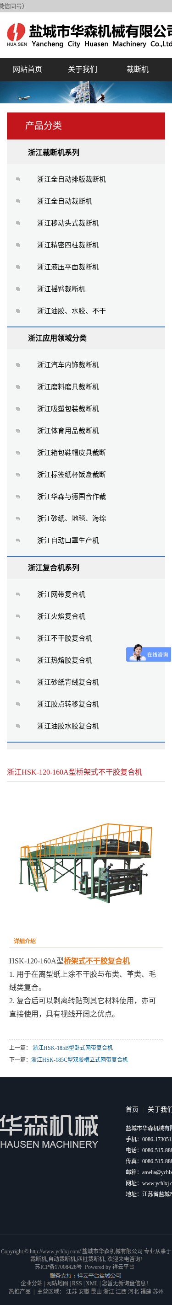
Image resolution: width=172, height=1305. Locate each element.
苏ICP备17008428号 (58, 1267)
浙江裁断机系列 (53, 152)
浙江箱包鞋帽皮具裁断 (71, 452)
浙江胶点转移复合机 (68, 704)
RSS (77, 1283)
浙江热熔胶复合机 (64, 660)
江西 (121, 1292)
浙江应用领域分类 (57, 338)
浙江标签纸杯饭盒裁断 (71, 474)
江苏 (71, 1292)
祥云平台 (123, 1267)
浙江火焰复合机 (61, 616)
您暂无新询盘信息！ (126, 1283)
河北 (133, 1292)
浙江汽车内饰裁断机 (68, 365)
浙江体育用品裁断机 (68, 430)
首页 (132, 1109)
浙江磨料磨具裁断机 (68, 386)
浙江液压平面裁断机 (68, 267)
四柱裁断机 (91, 1259)
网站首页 (27, 69)
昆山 (96, 1292)
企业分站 (32, 1283)
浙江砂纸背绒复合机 (68, 682)
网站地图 (57, 1283)
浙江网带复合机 (61, 594)
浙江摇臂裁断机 (61, 289)
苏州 (158, 1292)
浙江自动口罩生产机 (68, 540)
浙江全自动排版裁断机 (71, 179)
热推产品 (20, 1292)
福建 (145, 1292)
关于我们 (82, 69)
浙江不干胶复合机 (64, 638)
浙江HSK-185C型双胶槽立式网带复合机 (79, 1060)
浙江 (108, 1292)
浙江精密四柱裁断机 (68, 245)
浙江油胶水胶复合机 (68, 726)
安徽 (83, 1292)
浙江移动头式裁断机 (68, 223)
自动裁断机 (62, 1259)
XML (92, 1283)
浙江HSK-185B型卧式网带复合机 (73, 1048)
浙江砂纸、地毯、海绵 (71, 518)
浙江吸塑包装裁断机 (68, 408)
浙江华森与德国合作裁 (71, 496)
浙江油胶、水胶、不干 (71, 311)
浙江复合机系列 (53, 568)
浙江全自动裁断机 (64, 201)
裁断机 (138, 69)
